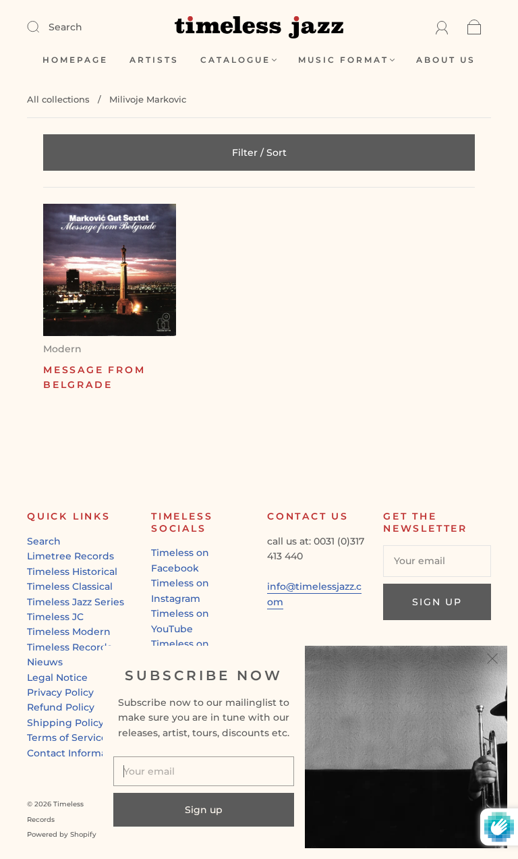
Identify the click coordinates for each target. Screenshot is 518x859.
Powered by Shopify (61, 834)
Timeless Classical (70, 586)
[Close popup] (492, 660)
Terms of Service (67, 737)
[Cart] (474, 27)
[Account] (442, 27)
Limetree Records (70, 556)
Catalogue (235, 60)
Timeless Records (69, 647)
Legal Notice (57, 677)
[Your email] (437, 560)
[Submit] (42, 26)
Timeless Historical (72, 571)
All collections (58, 99)
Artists (154, 60)
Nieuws (45, 662)
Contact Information (76, 753)
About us (446, 60)
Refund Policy (60, 707)
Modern (62, 349)
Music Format (343, 60)
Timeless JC (55, 617)
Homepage (75, 60)
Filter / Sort (259, 152)
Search (65, 27)
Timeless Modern (69, 632)
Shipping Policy (65, 723)
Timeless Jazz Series (75, 602)
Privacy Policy (60, 692)
